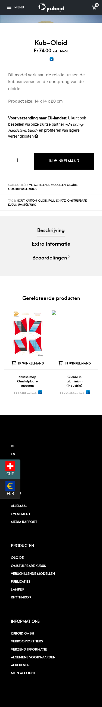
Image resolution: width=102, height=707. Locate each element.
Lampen (17, 589)
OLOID (42, 200)
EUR (13, 493)
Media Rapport (24, 522)
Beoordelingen (51, 258)
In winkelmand (64, 161)
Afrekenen (20, 665)
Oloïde (72, 185)
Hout (20, 200)
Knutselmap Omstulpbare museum (27, 381)
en (13, 454)
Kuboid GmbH (22, 633)
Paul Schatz (57, 200)
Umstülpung (27, 205)
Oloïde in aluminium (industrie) (74, 381)
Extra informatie (51, 244)
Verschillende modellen (47, 185)
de (13, 446)
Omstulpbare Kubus (22, 189)
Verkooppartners (27, 641)
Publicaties (20, 582)
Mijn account (23, 673)
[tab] (51, 231)
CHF (13, 473)
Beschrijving (51, 230)
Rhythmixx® (21, 597)
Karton (31, 200)
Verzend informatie (29, 649)
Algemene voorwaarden (33, 657)
